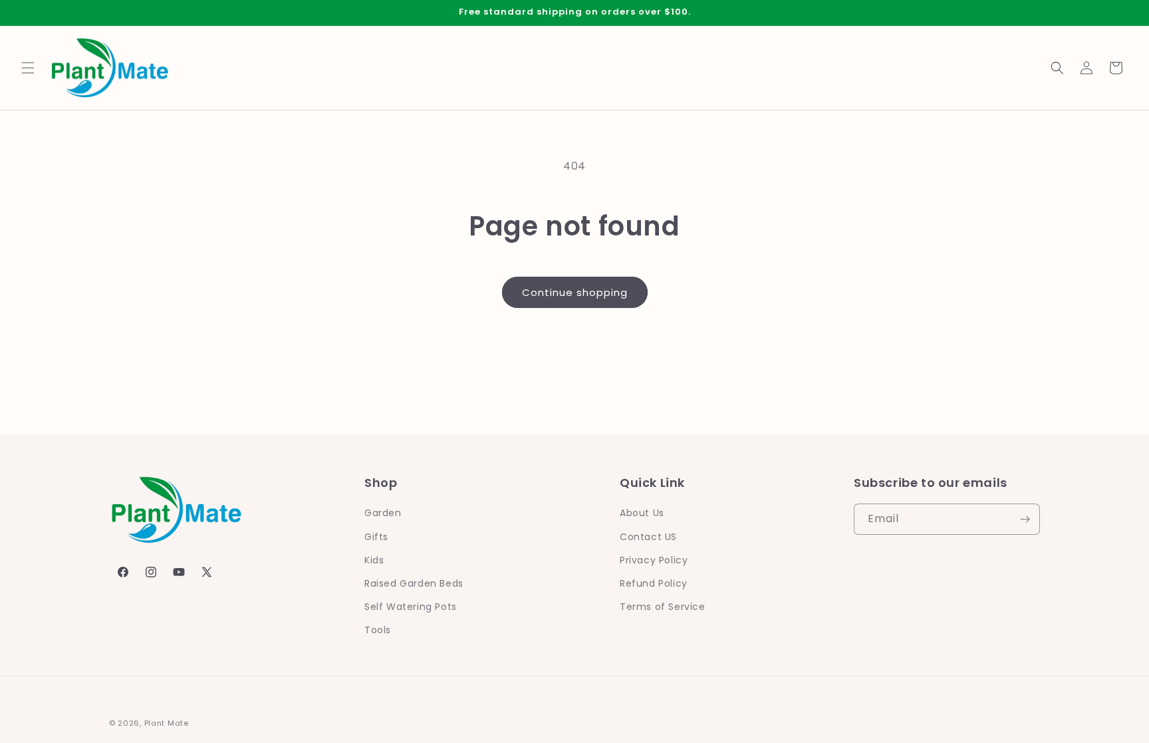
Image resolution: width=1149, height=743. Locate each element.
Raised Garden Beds (413, 583)
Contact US (648, 536)
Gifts (376, 536)
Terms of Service (662, 606)
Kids (374, 560)
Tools (377, 630)
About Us (642, 513)
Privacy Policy (654, 560)
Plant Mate (166, 723)
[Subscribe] (1024, 519)
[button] (28, 67)
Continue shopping (575, 292)
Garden (383, 513)
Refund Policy (654, 583)
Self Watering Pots (410, 606)
